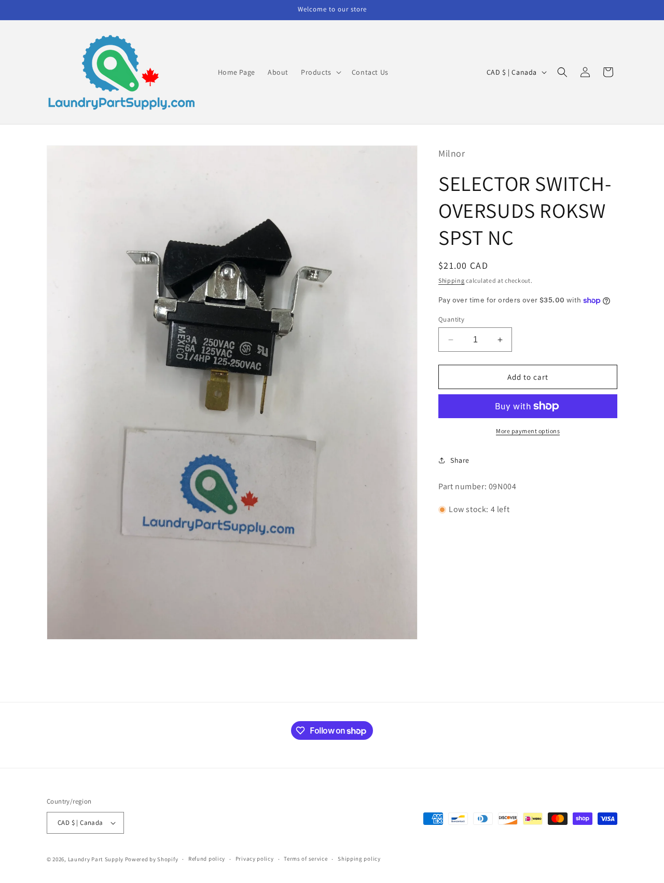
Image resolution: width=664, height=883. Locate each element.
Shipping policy (359, 858)
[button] (320, 72)
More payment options (528, 431)
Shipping (451, 280)
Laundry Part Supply (96, 859)
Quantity (451, 319)
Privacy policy (255, 858)
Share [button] (459, 460)
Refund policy (206, 858)
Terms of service (305, 858)
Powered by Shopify (151, 859)
